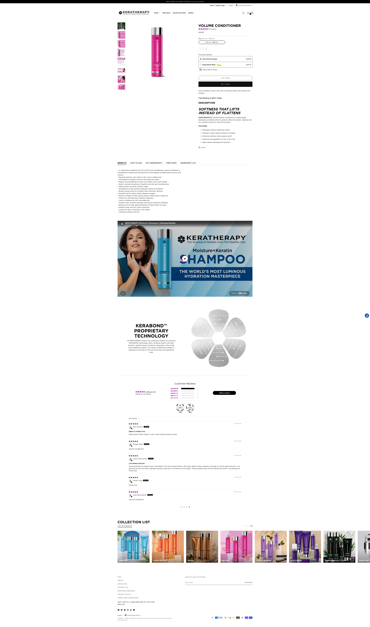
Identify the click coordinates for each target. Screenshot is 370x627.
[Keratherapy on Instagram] (128, 610)
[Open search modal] (243, 13)
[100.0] (180, 408)
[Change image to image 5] (121, 61)
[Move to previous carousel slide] (246, 526)
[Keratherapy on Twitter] (122, 610)
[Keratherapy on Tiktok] (131, 610)
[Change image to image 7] (121, 79)
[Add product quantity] (200, 49)
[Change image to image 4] (121, 52)
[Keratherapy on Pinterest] (125, 610)
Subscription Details (210, 69)
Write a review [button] (224, 393)
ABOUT (120, 580)
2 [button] (184, 507)
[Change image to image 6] (121, 70)
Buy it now (225, 84)
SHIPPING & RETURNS (126, 591)
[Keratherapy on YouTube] (134, 610)
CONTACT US (123, 587)
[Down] (121, 91)
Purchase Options (205, 54)
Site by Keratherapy (122, 620)
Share (203, 147)
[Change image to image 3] (121, 44)
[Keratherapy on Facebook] (119, 610)
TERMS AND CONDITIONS (128, 598)
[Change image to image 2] (121, 35)
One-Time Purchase (209, 59)
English (231, 5)
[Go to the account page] (247, 13)
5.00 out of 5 (151, 392)
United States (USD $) (244, 5)
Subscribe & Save (211, 65)
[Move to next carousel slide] (250, 526)
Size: (206, 38)
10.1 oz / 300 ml (212, 42)
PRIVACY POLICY (124, 594)
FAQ (119, 577)
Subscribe (248, 582)
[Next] (209, 1)
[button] (203, 29)
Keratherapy (132, 618)
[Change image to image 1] (121, 26)
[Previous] (161, 1)
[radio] (200, 59)
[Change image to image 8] (121, 88)
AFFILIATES (122, 584)
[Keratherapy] (134, 13)
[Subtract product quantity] (206, 49)
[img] (133, 424)
